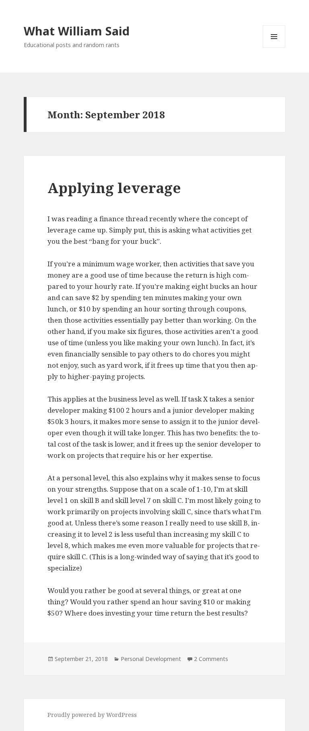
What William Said (77, 31)
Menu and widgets (274, 47)
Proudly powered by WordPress (92, 715)
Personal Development (151, 659)
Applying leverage (114, 187)
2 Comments (211, 659)
